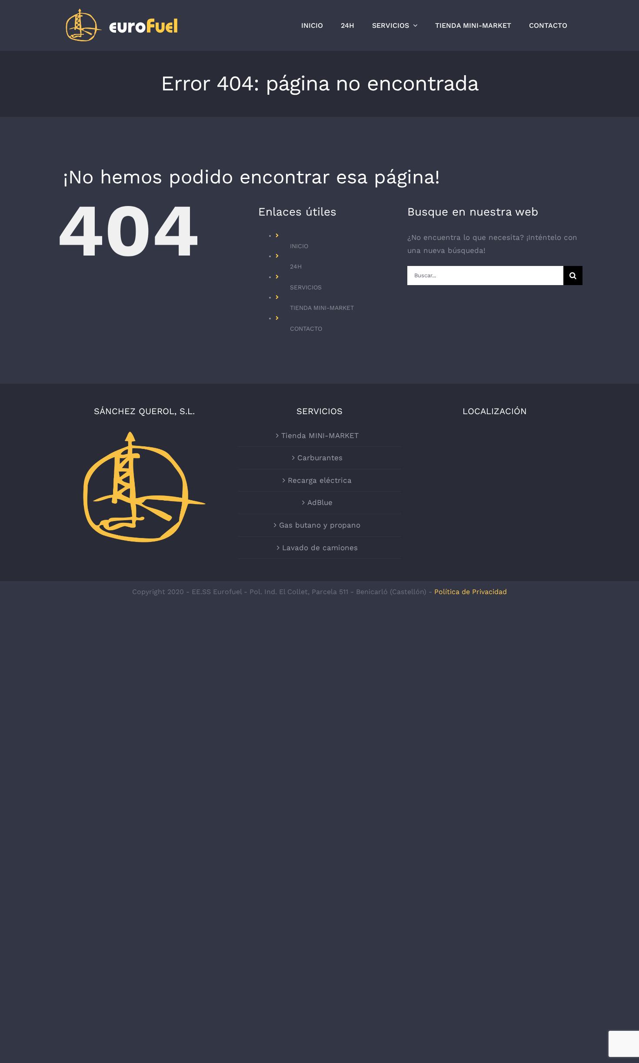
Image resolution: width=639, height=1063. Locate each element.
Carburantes (320, 457)
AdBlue (320, 502)
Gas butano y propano (319, 525)
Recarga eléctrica (320, 480)
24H (296, 266)
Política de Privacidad (470, 592)
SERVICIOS (306, 287)
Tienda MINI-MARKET (320, 435)
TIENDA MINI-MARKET (322, 307)
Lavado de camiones (320, 547)
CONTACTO (306, 328)
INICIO (299, 245)
